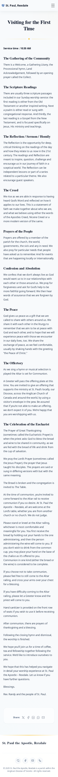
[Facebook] (25, 760)
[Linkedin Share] (33, 717)
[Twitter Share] (23, 717)
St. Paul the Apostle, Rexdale (24, 743)
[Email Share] (43, 717)
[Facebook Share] (28, 717)
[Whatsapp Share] (38, 717)
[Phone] (40, 760)
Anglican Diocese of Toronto (19, 771)
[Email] (32, 760)
